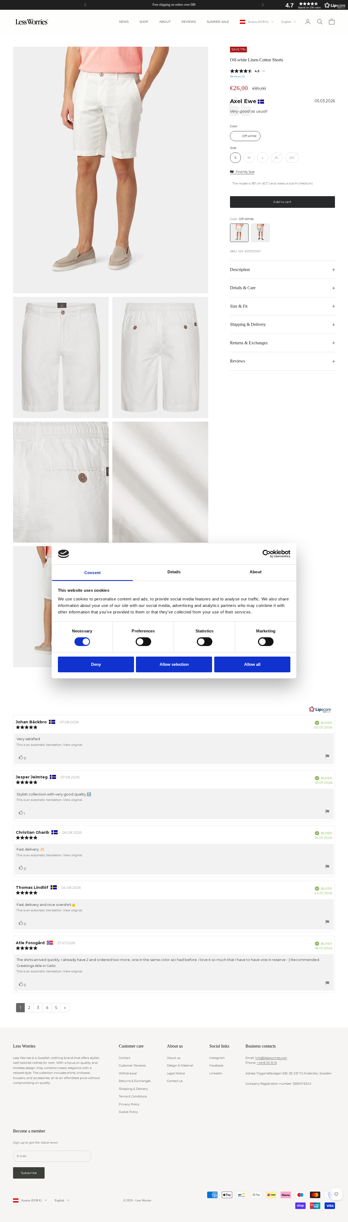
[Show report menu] (327, 757)
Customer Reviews (132, 1065)
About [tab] (256, 571)
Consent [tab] (92, 572)
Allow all (252, 664)
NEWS (124, 22)
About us (173, 1058)
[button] (314, 5)
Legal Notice (176, 1073)
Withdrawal (128, 1073)
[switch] (143, 641)
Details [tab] (174, 571)
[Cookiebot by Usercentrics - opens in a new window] (266, 554)
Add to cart (282, 202)
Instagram (217, 1058)
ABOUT (165, 22)
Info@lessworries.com (271, 1058)
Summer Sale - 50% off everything (174, 5)
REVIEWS (189, 22)
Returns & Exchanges (135, 1081)
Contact (124, 1058)
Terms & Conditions (133, 1096)
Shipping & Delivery (133, 1089)
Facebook (216, 1065)
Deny (96, 664)
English (286, 21)
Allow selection (174, 664)
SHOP (143, 22)
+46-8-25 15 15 (267, 1063)
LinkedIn (215, 1073)
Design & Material (180, 1065)
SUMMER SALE (218, 22)
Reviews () (237, 76)
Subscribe (29, 1173)
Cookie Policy (128, 1112)
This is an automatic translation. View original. (49, 745)
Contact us (175, 1081)
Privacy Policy (129, 1104)
